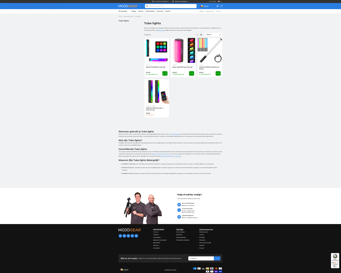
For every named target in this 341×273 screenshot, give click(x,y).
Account (201, 248)
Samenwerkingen (181, 237)
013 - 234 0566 (212, 1)
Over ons (155, 232)
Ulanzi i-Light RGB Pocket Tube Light (183, 67)
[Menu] (338, 254)
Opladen (134, 11)
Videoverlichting (150, 11)
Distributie (179, 234)
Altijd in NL (181, 1)
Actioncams (160, 11)
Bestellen (202, 237)
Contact (201, 234)
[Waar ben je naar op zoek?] (147, 6)
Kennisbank (156, 248)
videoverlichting (174, 134)
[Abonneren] (217, 258)
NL (220, 1)
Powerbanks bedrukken (182, 240)
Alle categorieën (123, 11)
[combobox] (171, 6)
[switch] (335, 266)
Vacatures (156, 245)
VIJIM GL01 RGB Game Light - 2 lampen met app (154, 109)
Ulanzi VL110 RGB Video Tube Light (155, 67)
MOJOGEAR (172, 270)
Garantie (201, 245)
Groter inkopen (180, 232)
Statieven (140, 11)
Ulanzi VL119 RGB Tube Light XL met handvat (209, 68)
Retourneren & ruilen (205, 242)
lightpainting (161, 30)
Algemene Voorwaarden (160, 240)
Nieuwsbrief (156, 242)
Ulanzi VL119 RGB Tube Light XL (161, 154)
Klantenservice (203, 232)
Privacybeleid (157, 237)
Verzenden (202, 240)
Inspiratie (156, 234)
